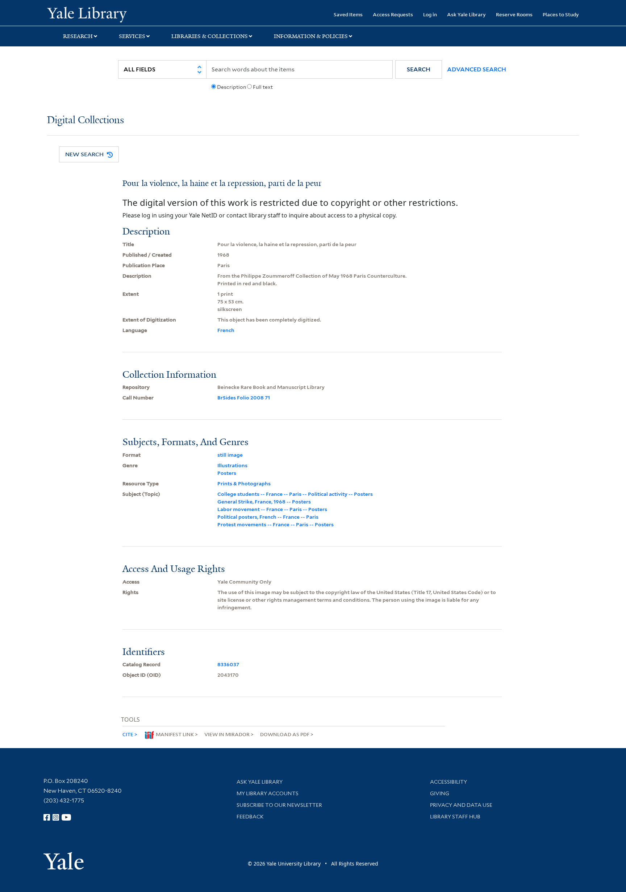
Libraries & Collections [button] (209, 36)
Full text (263, 87)
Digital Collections (85, 120)
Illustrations (232, 465)
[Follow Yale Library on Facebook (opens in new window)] (46, 817)
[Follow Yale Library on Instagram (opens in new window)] (56, 817)
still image (230, 455)
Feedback (250, 817)
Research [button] (78, 36)
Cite (127, 734)
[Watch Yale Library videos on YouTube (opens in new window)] (66, 817)
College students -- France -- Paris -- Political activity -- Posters (295, 494)
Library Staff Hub (455, 817)
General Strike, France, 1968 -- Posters (264, 502)
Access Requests (393, 14)
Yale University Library (87, 14)
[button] (418, 69)
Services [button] (132, 36)
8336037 (228, 664)
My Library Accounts (268, 793)
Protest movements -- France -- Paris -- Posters (275, 524)
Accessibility (448, 782)
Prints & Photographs (244, 483)
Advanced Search (476, 69)
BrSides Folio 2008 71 (243, 398)
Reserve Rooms (514, 14)
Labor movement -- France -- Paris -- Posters (272, 509)
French (225, 330)
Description (231, 87)
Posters (226, 473)
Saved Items (348, 14)
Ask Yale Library (466, 14)
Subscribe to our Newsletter (279, 805)
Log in (430, 14)
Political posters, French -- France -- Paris (267, 517)
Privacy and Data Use (461, 805)
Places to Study (561, 14)
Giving (439, 793)
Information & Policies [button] (311, 36)
